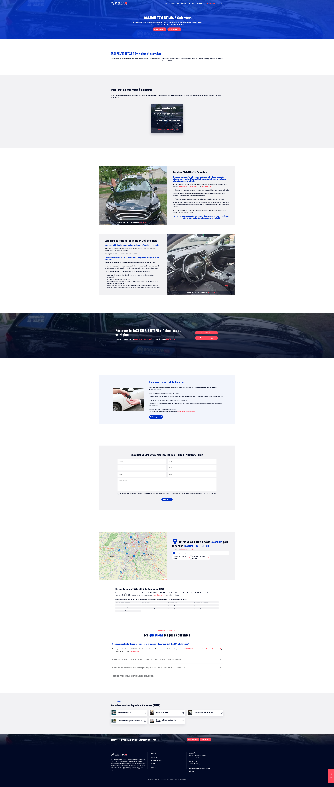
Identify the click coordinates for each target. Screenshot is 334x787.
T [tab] (188, 553)
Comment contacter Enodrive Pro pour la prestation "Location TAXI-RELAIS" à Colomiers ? (150, 643)
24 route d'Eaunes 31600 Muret (197, 755)
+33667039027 (188, 649)
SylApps (183, 779)
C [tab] (176, 553)
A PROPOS (171, 3)
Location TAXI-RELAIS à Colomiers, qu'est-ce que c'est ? (133, 675)
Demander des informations (166, 129)
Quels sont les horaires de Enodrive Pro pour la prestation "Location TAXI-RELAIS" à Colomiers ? (148, 667)
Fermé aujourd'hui (194, 758)
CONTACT (199, 3)
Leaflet (165, 579)
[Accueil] (166, 3)
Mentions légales (154, 779)
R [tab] (185, 553)
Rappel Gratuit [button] (158, 29)
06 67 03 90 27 (211, 3)
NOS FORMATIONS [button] (181, 3)
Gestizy (176, 779)
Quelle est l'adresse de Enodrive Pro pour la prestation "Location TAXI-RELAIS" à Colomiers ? (147, 659)
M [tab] (179, 553)
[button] (121, 572)
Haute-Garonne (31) (159, 595)
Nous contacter (205, 338)
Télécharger (154, 417)
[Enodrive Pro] (119, 3)
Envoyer (165, 499)
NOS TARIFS (192, 3)
